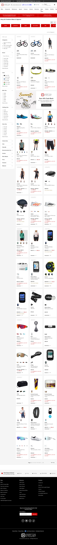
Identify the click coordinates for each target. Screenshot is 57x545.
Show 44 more (5, 119)
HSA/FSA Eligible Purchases (6, 500)
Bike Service (21, 498)
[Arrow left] (52, 22)
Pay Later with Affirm (5, 486)
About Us (40, 485)
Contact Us (40, 482)
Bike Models (5, 156)
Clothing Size (5, 107)
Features (4, 162)
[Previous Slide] (13, 1)
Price (3, 159)
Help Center (21, 482)
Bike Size (4, 90)
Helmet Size (5, 141)
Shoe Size (4, 124)
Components (3, 494)
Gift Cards (2, 496)
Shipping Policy (22, 496)
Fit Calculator (3, 498)
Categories (4, 40)
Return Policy (22, 484)
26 (43, 462)
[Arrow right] (55, 22)
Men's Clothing (3, 488)
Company (40, 480)
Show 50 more (5, 68)
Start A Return (22, 486)
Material (4, 166)
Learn (20, 492)
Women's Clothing (4, 490)
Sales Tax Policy (22, 494)
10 (39, 462)
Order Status (21, 488)
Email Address (22, 511)
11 (40, 462)
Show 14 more (5, 136)
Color (3, 72)
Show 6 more (4, 86)
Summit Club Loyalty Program (44, 487)
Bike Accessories (4, 492)
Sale (3, 144)
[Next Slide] (43, 1)
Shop (2, 480)
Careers (39, 489)
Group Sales (40, 495)
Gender (4, 153)
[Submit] (11, 4)
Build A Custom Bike (5, 484)
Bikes (2, 482)
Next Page (53, 462)
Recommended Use (6, 150)
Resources (21, 480)
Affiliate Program (41, 491)
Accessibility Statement (43, 493)
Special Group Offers (23, 490)
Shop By (4, 147)
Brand (3, 52)
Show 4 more (4, 103)
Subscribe (35, 514)
